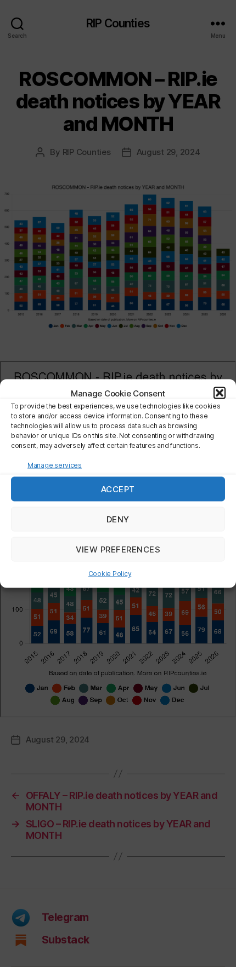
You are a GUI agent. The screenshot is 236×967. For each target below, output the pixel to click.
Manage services (54, 465)
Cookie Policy (110, 573)
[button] (219, 393)
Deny (118, 519)
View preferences (118, 549)
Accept (118, 488)
